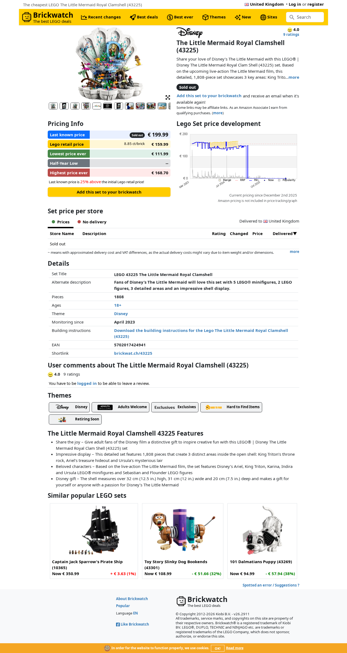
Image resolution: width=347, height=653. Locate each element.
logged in (87, 383)
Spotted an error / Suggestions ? (271, 585)
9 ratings (291, 34)
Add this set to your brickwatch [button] (209, 95)
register (315, 4)
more (293, 77)
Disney (121, 313)
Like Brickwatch (135, 624)
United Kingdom (267, 4)
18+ (117, 305)
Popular (123, 605)
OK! (217, 648)
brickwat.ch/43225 (133, 353)
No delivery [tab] (95, 221)
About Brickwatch (132, 598)
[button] (168, 97)
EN (135, 613)
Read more (234, 648)
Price (257, 233)
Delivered (283, 233)
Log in (295, 4)
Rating (219, 233)
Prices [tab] (63, 221)
